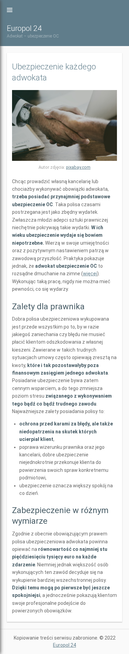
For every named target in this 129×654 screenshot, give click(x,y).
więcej (90, 273)
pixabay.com (78, 167)
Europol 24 (24, 28)
